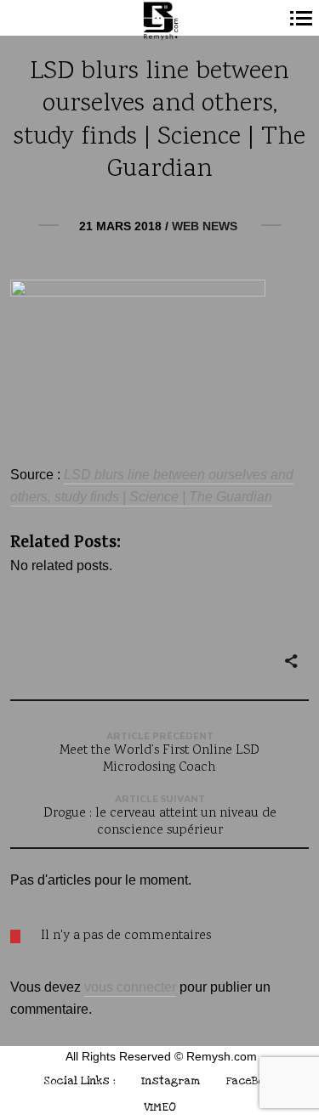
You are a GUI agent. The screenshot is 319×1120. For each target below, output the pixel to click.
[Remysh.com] (159, 21)
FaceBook (250, 1080)
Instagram (170, 1080)
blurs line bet (131, 474)
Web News (204, 226)
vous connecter (130, 987)
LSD (77, 474)
